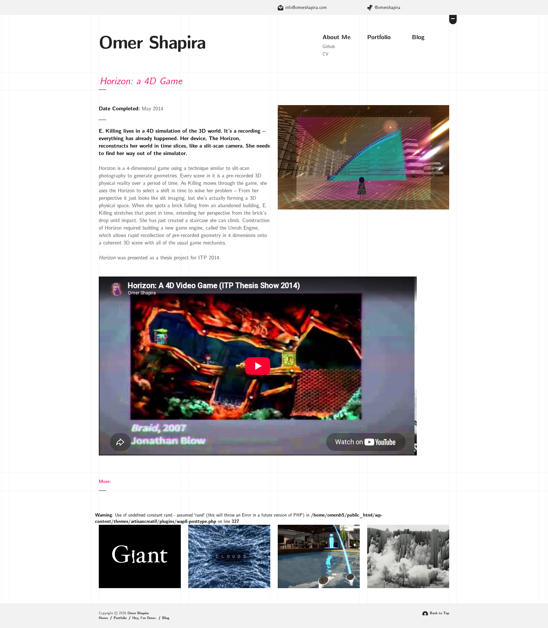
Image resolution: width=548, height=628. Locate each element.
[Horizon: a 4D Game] (363, 208)
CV (325, 54)
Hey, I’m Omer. (144, 618)
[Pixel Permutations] (408, 587)
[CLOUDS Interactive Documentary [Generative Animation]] (229, 587)
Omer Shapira (152, 43)
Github (328, 46)
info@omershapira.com (306, 7)
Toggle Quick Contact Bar (453, 19)
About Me (336, 37)
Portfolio (379, 37)
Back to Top (439, 613)
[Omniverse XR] (319, 587)
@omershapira (387, 7)
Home (103, 618)
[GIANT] (140, 587)
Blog (418, 37)
